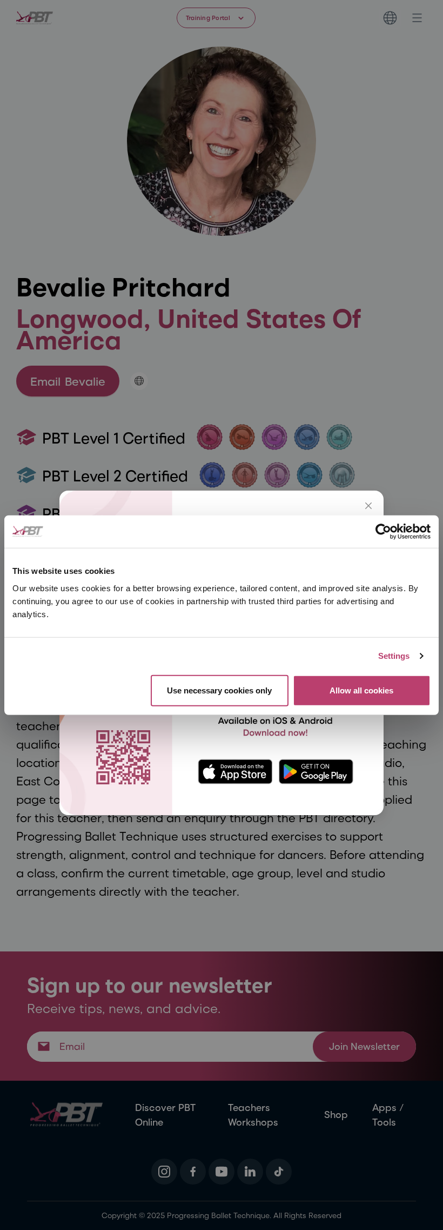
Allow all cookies (361, 690)
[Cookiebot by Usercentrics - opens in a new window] (383, 532)
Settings (394, 655)
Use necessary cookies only (219, 690)
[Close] (368, 506)
